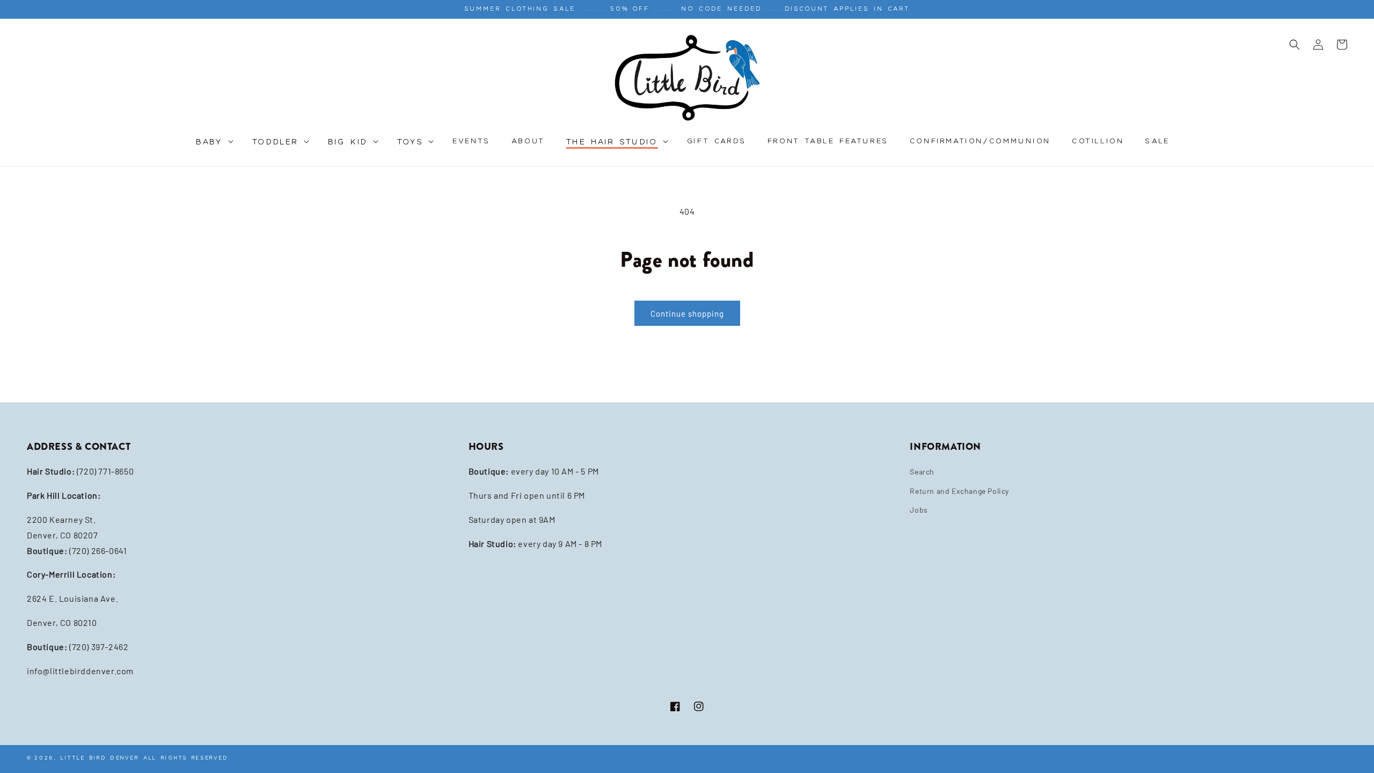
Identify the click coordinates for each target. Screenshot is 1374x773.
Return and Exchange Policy (959, 490)
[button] (213, 147)
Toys (410, 142)
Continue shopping (687, 313)
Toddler (275, 142)
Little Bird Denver (100, 758)
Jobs (918, 509)
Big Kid (348, 142)
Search (922, 471)
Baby (209, 142)
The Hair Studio (612, 142)
